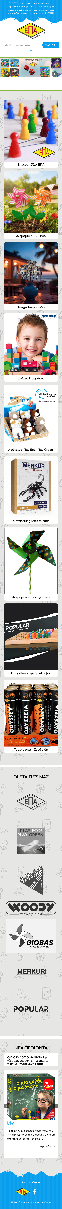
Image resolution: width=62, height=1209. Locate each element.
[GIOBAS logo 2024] (31, 920)
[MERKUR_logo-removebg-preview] (31, 956)
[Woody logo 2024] (31, 902)
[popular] (31, 992)
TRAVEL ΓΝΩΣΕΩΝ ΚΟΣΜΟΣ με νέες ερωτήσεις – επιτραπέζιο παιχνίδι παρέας (28, 1060)
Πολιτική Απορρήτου (21, 1202)
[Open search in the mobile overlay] (31, 45)
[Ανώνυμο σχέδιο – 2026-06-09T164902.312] (31, 1074)
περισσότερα (47, 1146)
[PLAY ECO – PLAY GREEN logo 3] (31, 824)
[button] (6, 1106)
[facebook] (34, 1192)
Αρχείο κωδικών (42, 1202)
